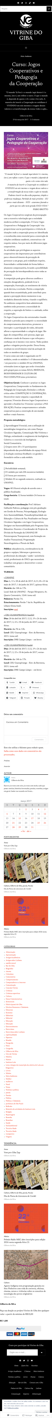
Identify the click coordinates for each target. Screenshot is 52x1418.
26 (45, 823)
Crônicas (9, 991)
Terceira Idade (11, 1128)
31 (32, 827)
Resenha (9, 1117)
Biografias (9, 969)
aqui (16, 609)
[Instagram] (26, 3)
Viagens (9, 1137)
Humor (8, 1060)
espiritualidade (11, 1035)
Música (6, 929)
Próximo (7, 761)
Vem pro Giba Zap (10, 846)
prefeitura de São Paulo (14, 1104)
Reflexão (9, 1106)
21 (13, 823)
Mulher (8, 1079)
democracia (10, 1002)
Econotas (9, 1013)
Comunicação (11, 985)
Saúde (8, 1123)
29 (20, 827)
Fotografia (9, 1043)
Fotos (8, 1046)
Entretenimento (12, 1027)
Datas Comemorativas (14, 999)
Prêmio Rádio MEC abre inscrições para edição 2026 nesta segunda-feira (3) (25, 933)
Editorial (9, 1018)
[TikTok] (30, 3)
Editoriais (9, 1016)
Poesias (30, 886)
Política (8, 1098)
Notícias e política (12, 1090)
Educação (9, 1021)
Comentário (39, 740)
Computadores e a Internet (16, 982)
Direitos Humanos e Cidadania (17, 1007)
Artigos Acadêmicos (13, 958)
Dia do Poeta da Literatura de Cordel (17, 889)
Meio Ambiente (26, 56)
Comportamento (12, 980)
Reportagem (10, 1115)
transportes (10, 1134)
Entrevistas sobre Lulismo (15, 1032)
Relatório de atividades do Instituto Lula (20, 1109)
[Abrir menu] (26, 47)
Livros (8, 1071)
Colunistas (9, 974)
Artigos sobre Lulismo (14, 960)
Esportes (9, 1037)
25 (38, 823)
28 (13, 827)
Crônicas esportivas (13, 993)
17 (32, 818)
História (9, 1057)
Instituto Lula (11, 1062)
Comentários (10, 977)
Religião (9, 1112)
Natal (8, 1084)
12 (45, 814)
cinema (8, 971)
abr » (29, 831)
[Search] (49, 8)
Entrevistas (10, 1029)
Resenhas (9, 1120)
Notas (6, 843)
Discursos (9, 1010)
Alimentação (10, 952)
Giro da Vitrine (11, 1054)
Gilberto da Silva (26, 116)
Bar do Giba (10, 966)
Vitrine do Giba (26, 35)
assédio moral (11, 963)
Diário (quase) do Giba (14, 1004)
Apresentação (11, 955)
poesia (25, 886)
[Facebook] (18, 3)
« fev (23, 831)
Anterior (7, 766)
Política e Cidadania (13, 1101)
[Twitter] (22, 3)
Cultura (6, 886)
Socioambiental (11, 1126)
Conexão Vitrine (12, 988)
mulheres (9, 1082)
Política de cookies (13, 1408)
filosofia (8, 1040)
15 (20, 818)
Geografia (9, 1049)
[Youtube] (34, 3)
